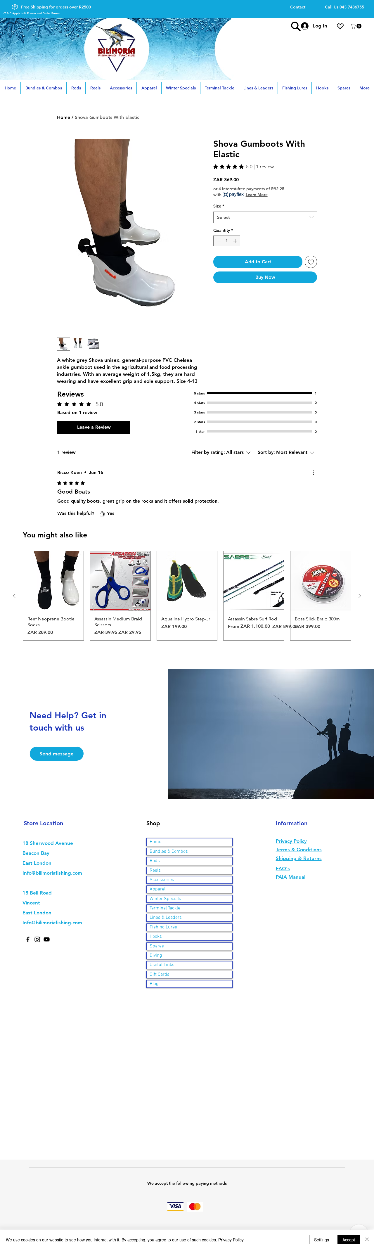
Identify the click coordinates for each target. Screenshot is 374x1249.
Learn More (257, 194)
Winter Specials (165, 899)
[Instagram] (37, 939)
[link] (243, 166)
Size (218, 206)
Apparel (157, 889)
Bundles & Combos (169, 851)
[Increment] (235, 241)
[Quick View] (53, 581)
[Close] (366, 1239)
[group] (187, 596)
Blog (154, 984)
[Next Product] (359, 595)
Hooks (156, 937)
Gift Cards (159, 975)
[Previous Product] (14, 595)
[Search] (295, 26)
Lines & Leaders (166, 918)
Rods (155, 861)
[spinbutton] (226, 241)
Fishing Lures (163, 927)
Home (63, 117)
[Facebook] (28, 939)
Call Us (344, 7)
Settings (321, 1240)
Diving (156, 956)
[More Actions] (313, 472)
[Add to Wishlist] (311, 262)
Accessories (162, 880)
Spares (157, 946)
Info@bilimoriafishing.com (52, 873)
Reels (155, 870)
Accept (348, 1240)
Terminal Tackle (165, 908)
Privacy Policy (231, 1240)
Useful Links (162, 965)
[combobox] (265, 217)
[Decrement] (217, 241)
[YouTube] (46, 939)
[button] (357, 26)
